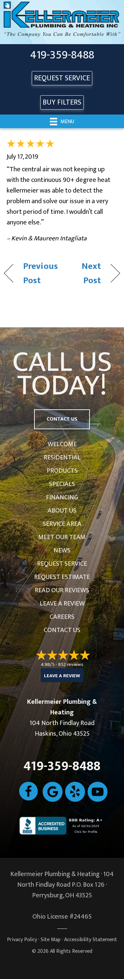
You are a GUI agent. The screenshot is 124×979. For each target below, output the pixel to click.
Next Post (83, 273)
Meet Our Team (62, 537)
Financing (62, 497)
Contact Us (62, 630)
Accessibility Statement (90, 939)
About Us (62, 510)
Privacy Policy (22, 939)
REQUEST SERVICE (62, 78)
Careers (62, 616)
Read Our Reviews (62, 590)
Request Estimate (62, 577)
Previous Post (40, 273)
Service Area (62, 524)
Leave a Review (62, 603)
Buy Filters (62, 102)
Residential (62, 457)
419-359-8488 (62, 55)
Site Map (51, 939)
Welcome (62, 444)
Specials (62, 484)
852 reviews (70, 664)
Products (62, 470)
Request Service (62, 563)
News (62, 550)
